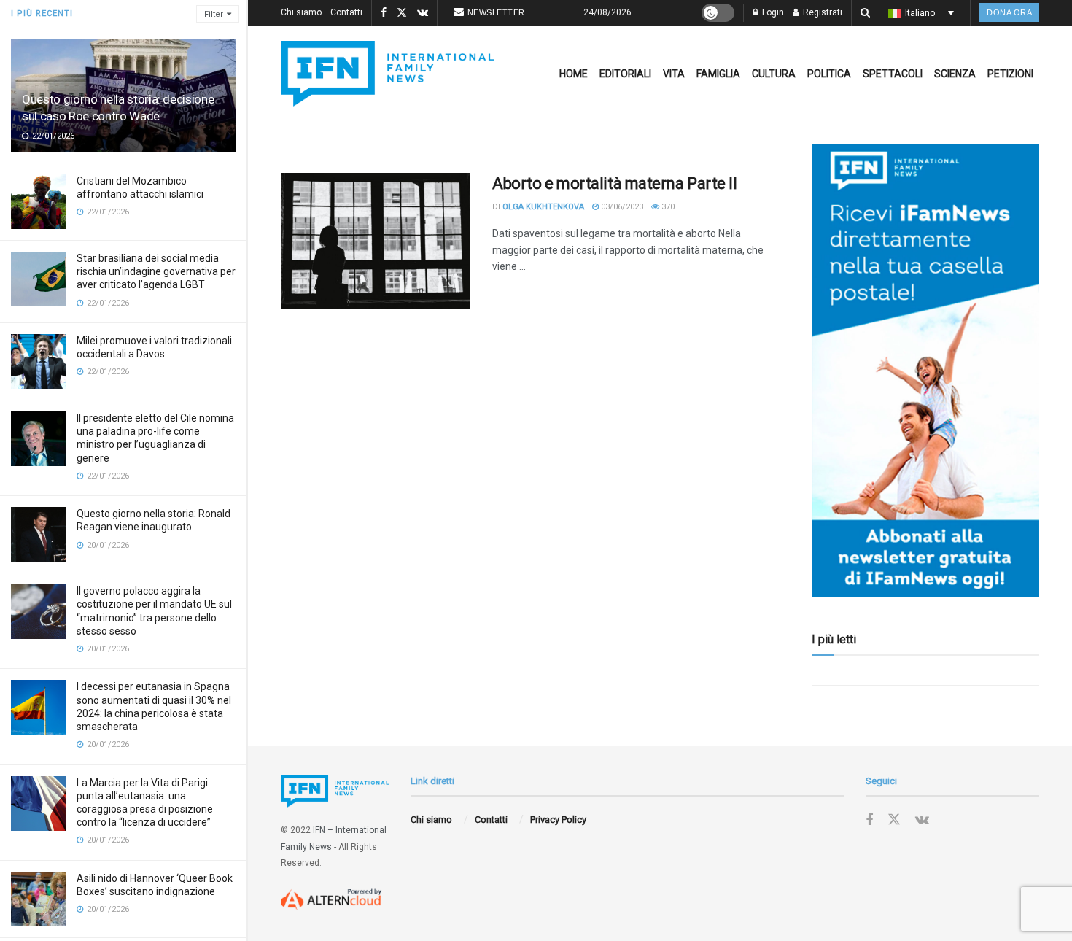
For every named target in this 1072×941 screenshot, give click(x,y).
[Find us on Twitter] (402, 13)
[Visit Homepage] (387, 74)
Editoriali (625, 74)
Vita (674, 74)
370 (667, 207)
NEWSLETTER (496, 12)
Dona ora (1009, 12)
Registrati (821, 12)
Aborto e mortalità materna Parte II (614, 183)
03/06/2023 (621, 207)
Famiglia (718, 74)
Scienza (955, 74)
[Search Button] (865, 13)
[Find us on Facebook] (384, 13)
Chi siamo (301, 12)
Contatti (346, 12)
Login (772, 12)
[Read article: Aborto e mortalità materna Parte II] (375, 241)
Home (573, 74)
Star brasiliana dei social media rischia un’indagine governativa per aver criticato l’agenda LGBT (156, 271)
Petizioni (1010, 74)
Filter (213, 14)
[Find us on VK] (422, 13)
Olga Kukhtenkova (543, 207)
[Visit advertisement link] (925, 370)
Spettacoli (893, 74)
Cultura (774, 74)
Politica (829, 74)
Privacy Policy (558, 819)
